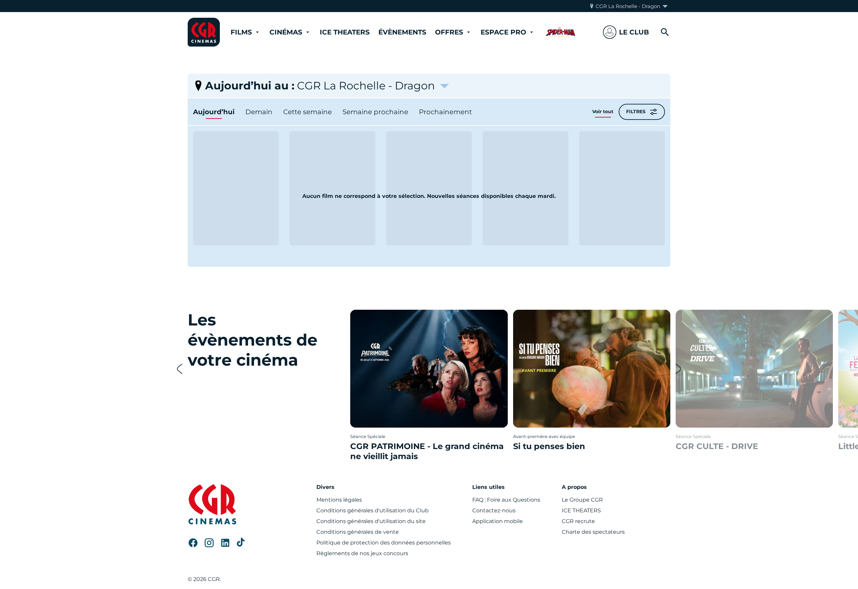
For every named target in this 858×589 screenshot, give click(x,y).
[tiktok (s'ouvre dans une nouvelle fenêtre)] (241, 542)
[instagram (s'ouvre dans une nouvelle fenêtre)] (209, 542)
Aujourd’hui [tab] (214, 112)
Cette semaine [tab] (307, 112)
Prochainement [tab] (445, 112)
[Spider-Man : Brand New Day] (561, 32)
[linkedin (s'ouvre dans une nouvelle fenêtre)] (225, 542)
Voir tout (602, 111)
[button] (626, 32)
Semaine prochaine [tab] (375, 112)
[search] (665, 32)
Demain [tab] (258, 112)
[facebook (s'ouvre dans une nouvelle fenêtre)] (193, 542)
